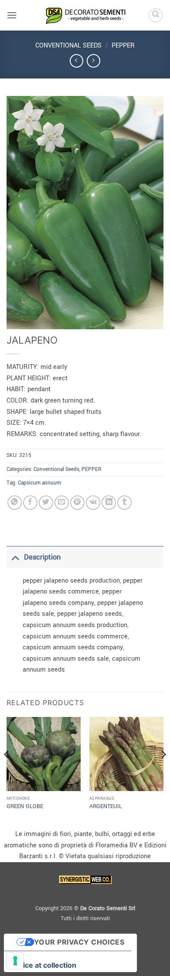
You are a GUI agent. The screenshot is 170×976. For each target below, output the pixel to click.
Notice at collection (43, 965)
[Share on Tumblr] (124, 502)
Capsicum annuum (39, 483)
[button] (12, 15)
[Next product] (76, 61)
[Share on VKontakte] (93, 502)
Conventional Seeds (68, 45)
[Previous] (7, 772)
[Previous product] (93, 61)
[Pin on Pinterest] (77, 502)
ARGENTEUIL (105, 806)
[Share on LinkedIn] (109, 502)
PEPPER (123, 45)
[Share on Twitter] (46, 502)
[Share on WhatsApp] (14, 502)
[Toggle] (15, 557)
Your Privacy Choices (79, 942)
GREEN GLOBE (25, 806)
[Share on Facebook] (30, 502)
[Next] (163, 772)
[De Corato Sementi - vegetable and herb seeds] (85, 15)
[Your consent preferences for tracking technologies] (15, 960)
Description (42, 557)
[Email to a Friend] (61, 502)
